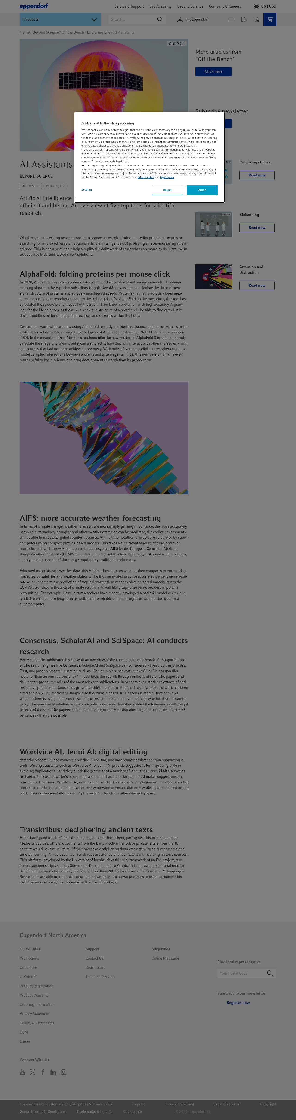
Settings (86, 189)
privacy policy (146, 177)
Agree (202, 189)
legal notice (167, 177)
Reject (167, 189)
